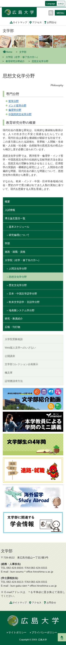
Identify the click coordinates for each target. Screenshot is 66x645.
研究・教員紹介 (14, 318)
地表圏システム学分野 (21, 310)
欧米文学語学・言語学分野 (24, 302)
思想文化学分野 (18, 276)
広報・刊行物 (12, 327)
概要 (7, 201)
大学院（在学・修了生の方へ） (22, 57)
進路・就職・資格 (15, 251)
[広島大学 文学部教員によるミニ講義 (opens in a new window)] (33, 421)
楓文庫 (8, 372)
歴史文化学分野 (18, 285)
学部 (7, 243)
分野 (16, 101)
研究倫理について (19, 234)
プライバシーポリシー (44, 632)
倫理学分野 (14, 109)
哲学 (11, 101)
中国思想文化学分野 (20, 114)
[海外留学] (33, 496)
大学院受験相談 (14, 339)
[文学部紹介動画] (33, 398)
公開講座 (10, 356)
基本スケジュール (19, 226)
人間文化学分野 (18, 268)
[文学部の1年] (33, 444)
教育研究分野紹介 (15, 61)
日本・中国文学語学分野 (23, 293)
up (62, 638)
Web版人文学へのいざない (20, 347)
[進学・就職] (33, 469)
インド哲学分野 (17, 105)
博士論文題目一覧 (15, 218)
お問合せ (51, 22)
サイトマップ (20, 22)
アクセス (37, 22)
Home (9, 52)
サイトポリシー (17, 632)
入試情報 (10, 209)
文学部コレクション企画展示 (21, 364)
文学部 (8, 31)
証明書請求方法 (14, 381)
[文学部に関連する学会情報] (33, 522)
